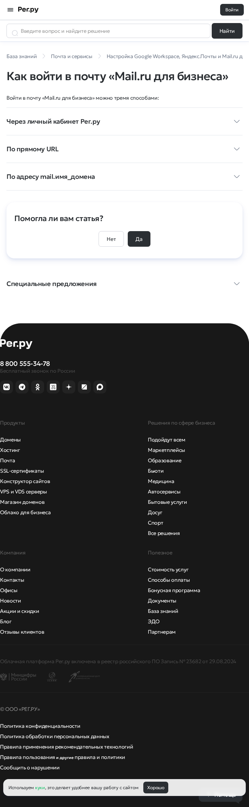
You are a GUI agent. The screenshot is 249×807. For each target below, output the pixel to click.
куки (40, 787)
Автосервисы (164, 491)
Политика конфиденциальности (40, 726)
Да (139, 239)
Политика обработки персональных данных (54, 736)
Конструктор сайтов (25, 481)
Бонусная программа (174, 590)
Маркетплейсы (166, 450)
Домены (10, 439)
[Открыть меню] (10, 10)
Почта (7, 460)
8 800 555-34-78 (25, 363)
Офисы (8, 590)
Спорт (155, 522)
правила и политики (100, 757)
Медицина (161, 481)
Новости (10, 600)
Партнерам (162, 631)
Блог (6, 621)
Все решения (164, 533)
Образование (164, 460)
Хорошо (155, 787)
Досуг (155, 512)
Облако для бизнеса (25, 512)
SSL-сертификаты (22, 470)
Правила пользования (27, 757)
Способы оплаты (169, 580)
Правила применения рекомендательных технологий (66, 746)
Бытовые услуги (167, 502)
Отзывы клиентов (22, 631)
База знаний (163, 611)
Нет (111, 239)
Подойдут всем (166, 439)
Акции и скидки (19, 611)
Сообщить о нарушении (30, 767)
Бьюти (155, 470)
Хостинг (10, 450)
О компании (15, 569)
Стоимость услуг (168, 569)
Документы (162, 600)
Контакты (12, 580)
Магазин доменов (22, 502)
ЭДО (154, 621)
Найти (227, 31)
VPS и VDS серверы (23, 491)
